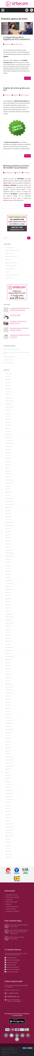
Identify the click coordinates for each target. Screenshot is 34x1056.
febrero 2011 (8, 817)
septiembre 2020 (9, 504)
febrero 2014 (8, 714)
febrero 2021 (8, 492)
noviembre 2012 (9, 760)
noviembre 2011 (9, 793)
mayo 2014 (8, 705)
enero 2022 (8, 477)
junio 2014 (8, 702)
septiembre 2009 (9, 836)
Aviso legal (9, 899)
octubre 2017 (8, 586)
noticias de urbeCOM (10, 262)
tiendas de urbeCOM (10, 275)
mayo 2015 (8, 668)
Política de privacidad (12, 897)
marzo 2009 (8, 851)
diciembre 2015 (9, 647)
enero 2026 (8, 395)
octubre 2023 (8, 446)
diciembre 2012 (9, 757)
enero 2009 (8, 857)
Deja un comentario (24, 95)
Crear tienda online (12, 972)
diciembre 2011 (9, 790)
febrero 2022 (8, 474)
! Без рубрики (8, 247)
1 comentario (26, 172)
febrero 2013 (8, 751)
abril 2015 (7, 671)
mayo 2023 (8, 458)
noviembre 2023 (9, 443)
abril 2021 (7, 489)
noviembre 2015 (9, 650)
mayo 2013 (8, 741)
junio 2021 (8, 486)
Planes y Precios (11, 909)
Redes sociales (9, 269)
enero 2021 (8, 495)
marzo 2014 (8, 711)
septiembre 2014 (9, 693)
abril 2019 (7, 538)
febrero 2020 (8, 519)
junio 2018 (8, 565)
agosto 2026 (8, 373)
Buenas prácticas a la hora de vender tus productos (16, 166)
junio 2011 (8, 805)
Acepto (24, 1048)
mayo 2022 (8, 465)
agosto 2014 (8, 696)
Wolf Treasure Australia (9, 357)
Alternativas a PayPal (15, 315)
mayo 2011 (8, 808)
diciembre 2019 (9, 522)
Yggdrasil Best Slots (8, 360)
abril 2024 (7, 428)
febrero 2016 (8, 641)
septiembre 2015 (9, 656)
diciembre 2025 (9, 398)
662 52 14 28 (14, 993)
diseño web (8, 253)
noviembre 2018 (9, 553)
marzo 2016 (8, 638)
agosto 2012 (8, 769)
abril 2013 (7, 744)
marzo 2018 (8, 574)
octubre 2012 (8, 763)
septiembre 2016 (9, 623)
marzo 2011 (8, 814)
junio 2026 (8, 379)
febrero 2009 (8, 854)
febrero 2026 (8, 391)
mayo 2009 (8, 845)
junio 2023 (8, 455)
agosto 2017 (8, 592)
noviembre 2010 (9, 827)
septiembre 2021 (9, 483)
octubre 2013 (8, 726)
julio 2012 (7, 772)
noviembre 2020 (9, 501)
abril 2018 (7, 571)
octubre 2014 (8, 690)
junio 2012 (8, 775)
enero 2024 (8, 437)
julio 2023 (7, 452)
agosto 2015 (8, 659)
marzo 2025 (8, 425)
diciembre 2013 (9, 720)
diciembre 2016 (9, 614)
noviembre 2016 (9, 617)
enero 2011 (8, 821)
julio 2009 (7, 839)
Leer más (27, 78)
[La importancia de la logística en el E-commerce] (17, 28)
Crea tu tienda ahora (12, 906)
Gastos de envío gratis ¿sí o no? (16, 89)
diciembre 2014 (9, 684)
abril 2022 (7, 468)
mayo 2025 (8, 419)
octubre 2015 (8, 653)
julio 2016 (7, 629)
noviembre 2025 (9, 401)
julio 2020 (7, 510)
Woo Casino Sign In (8, 363)
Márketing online (9, 256)
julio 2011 (7, 802)
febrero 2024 (8, 434)
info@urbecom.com (13, 996)
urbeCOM (7, 278)
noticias (7, 259)
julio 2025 (7, 413)
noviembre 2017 (9, 583)
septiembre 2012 (9, 766)
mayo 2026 (8, 382)
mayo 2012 (8, 778)
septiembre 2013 (9, 729)
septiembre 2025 (9, 407)
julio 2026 (7, 376)
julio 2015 (7, 662)
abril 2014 (7, 708)
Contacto (8, 904)
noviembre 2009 (9, 830)
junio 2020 (8, 513)
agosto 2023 (8, 449)
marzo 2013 (8, 748)
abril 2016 (7, 635)
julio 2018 (7, 562)
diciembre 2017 (9, 580)
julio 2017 (7, 595)
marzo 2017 (8, 604)
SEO (6, 272)
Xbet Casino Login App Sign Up (11, 349)
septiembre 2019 (9, 525)
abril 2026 (7, 385)
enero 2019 (8, 547)
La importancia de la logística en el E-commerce (16, 38)
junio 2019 (8, 531)
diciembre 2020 (9, 498)
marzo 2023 (8, 461)
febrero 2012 (8, 784)
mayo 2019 (8, 534)
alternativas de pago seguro (12, 198)
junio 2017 (8, 598)
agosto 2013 (8, 732)
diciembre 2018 (9, 550)
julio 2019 (7, 528)
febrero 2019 (8, 544)
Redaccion (15, 95)
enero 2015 (8, 681)
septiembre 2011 (9, 799)
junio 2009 (8, 842)
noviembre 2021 (9, 480)
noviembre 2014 (9, 687)
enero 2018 (8, 577)
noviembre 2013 (9, 723)
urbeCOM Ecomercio (18, 44)
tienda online (15, 62)
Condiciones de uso (12, 895)
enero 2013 (8, 754)
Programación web (10, 265)
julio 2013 (7, 735)
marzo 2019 (8, 541)
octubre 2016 (8, 620)
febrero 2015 (8, 678)
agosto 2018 (8, 559)
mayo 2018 (8, 568)
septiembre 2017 (9, 589)
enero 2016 (8, 644)
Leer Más (30, 1048)
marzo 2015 (8, 674)
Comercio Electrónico (10, 250)
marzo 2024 (8, 431)
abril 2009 (7, 848)
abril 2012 (7, 781)
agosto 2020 (8, 507)
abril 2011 (7, 811)
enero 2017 (8, 611)
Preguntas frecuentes (12, 911)
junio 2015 (8, 665)
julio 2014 (7, 699)
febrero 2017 (8, 608)
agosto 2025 (8, 410)
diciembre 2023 (9, 440)
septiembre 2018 (9, 556)
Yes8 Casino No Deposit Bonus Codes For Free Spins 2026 (18, 931)
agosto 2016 (8, 626)
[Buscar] (28, 238)
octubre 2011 (8, 796)
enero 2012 (8, 787)
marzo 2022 (8, 471)
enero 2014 (8, 717)
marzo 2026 (8, 388)
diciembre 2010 (9, 824)
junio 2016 (8, 632)
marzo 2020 (8, 516)
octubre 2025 (8, 404)
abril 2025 (7, 422)
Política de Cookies (11, 902)
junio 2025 (8, 416)
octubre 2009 (8, 833)
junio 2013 (8, 738)
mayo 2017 (8, 601)
